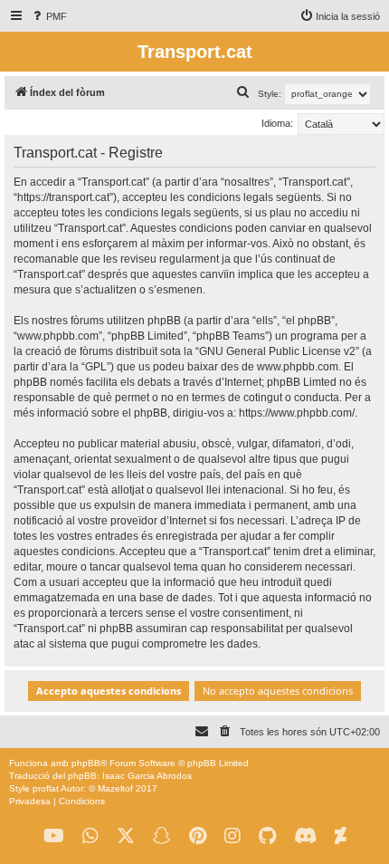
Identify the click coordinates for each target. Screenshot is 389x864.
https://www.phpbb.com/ (297, 413)
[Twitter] (125, 836)
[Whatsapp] (90, 836)
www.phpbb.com (297, 366)
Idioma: (277, 123)
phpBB (85, 763)
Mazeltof (115, 788)
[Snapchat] (162, 836)
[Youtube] (54, 836)
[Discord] (305, 836)
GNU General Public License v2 (277, 351)
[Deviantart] (340, 836)
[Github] (267, 836)
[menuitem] (48, 16)
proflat (46, 788)
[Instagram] (232, 836)
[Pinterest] (198, 836)
